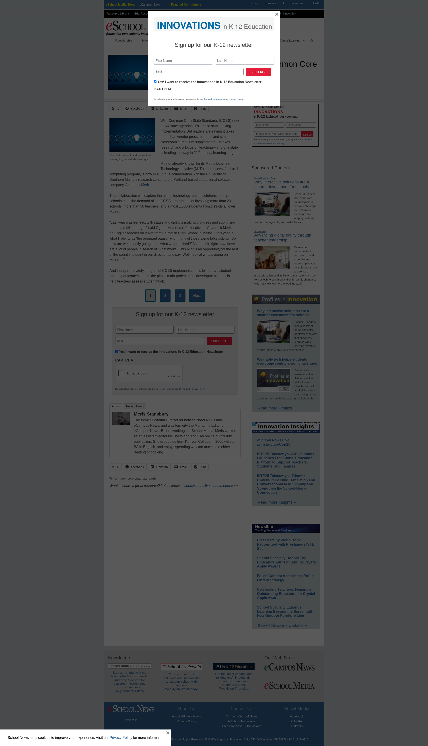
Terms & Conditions (214, 99)
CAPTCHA (163, 89)
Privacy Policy (236, 99)
